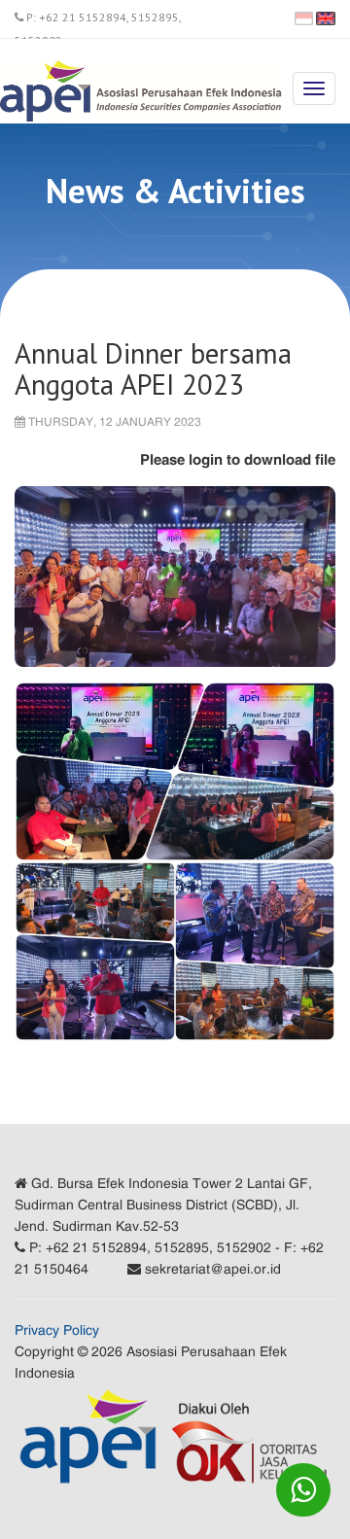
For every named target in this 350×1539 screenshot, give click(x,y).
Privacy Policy (57, 1330)
